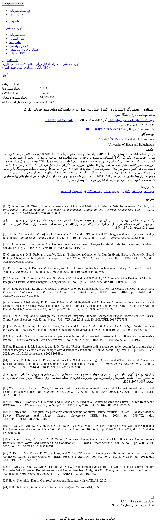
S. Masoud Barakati (123, 139)
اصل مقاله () (58, 120)
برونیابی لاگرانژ (93, 191)
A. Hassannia (145, 139)
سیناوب (50, 518)
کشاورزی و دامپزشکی (23, 49)
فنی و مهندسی (18, 46)
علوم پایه (15, 42)
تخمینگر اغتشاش (71, 191)
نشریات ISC (17, 53)
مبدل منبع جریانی (143, 191)
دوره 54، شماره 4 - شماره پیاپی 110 (131, 120)
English (14, 21)
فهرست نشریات (19, 10)
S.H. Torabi (100, 139)
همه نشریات (17, 34)
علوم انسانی (17, 38)
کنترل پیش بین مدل (117, 191)
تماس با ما (16, 14)
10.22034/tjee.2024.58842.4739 (105, 129)
